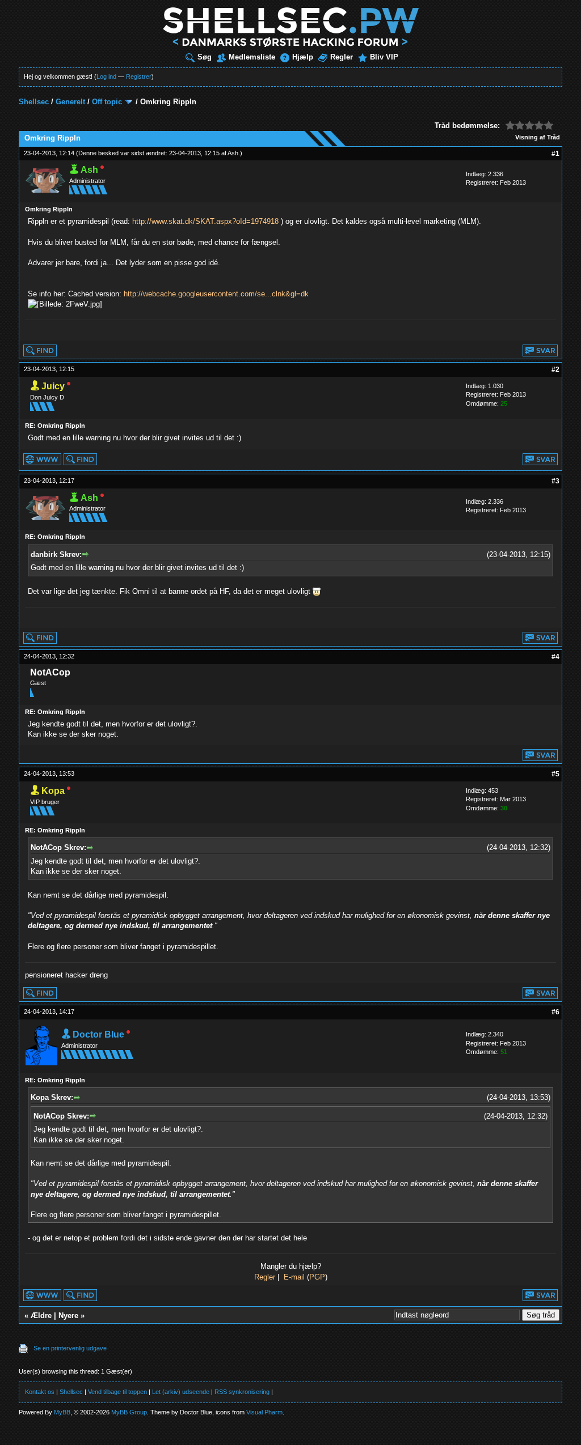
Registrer (138, 76)
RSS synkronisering (242, 1391)
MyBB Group (129, 1412)
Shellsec (34, 101)
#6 (555, 1012)
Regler (341, 57)
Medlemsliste (252, 57)
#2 (555, 369)
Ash (233, 153)
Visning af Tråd (537, 137)
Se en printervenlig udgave (70, 1348)
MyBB (62, 1412)
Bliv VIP (384, 57)
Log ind (106, 76)
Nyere (68, 1315)
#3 (555, 481)
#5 (555, 774)
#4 (555, 657)
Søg (204, 57)
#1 (555, 154)
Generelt (70, 101)
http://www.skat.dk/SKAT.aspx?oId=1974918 (205, 221)
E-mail (294, 1277)
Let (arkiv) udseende (180, 1391)
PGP (317, 1277)
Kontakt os (39, 1391)
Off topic (107, 101)
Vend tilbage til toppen (117, 1391)
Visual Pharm (264, 1412)
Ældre (41, 1315)
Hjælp (302, 57)
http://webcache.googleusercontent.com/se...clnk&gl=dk (216, 294)
